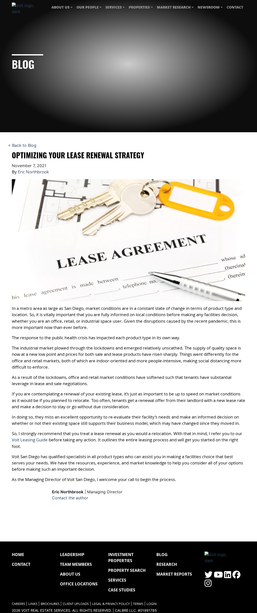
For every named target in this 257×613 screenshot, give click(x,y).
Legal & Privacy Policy (111, 604)
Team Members (76, 564)
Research (166, 564)
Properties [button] (139, 7)
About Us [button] (60, 7)
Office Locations (79, 584)
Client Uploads (76, 604)
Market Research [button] (174, 7)
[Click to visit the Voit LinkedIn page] (227, 576)
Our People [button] (88, 7)
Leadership (72, 554)
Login (152, 604)
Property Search (127, 570)
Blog (162, 554)
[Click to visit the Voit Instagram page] (208, 584)
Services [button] (113, 7)
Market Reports (174, 574)
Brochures (50, 604)
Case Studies (121, 590)
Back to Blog (24, 145)
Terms (138, 604)
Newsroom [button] (209, 7)
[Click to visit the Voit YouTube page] (218, 576)
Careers (18, 604)
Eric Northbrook (33, 172)
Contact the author (70, 497)
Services (117, 580)
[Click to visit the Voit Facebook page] (236, 576)
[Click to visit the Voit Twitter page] (209, 576)
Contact (235, 7)
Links (32, 604)
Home (18, 554)
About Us (70, 574)
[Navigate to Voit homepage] (27, 7)
